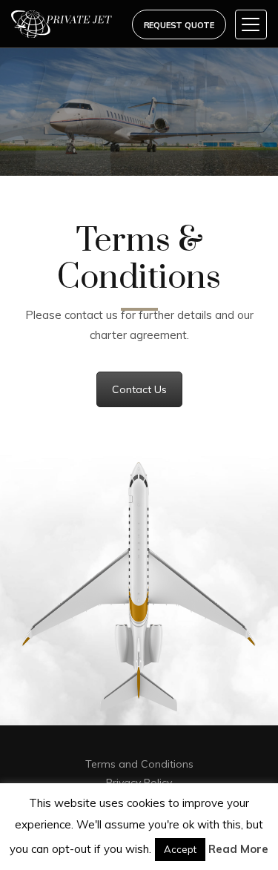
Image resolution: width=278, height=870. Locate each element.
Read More (238, 849)
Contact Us (139, 389)
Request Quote (179, 25)
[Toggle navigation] (251, 24)
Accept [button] (180, 849)
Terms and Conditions (139, 764)
